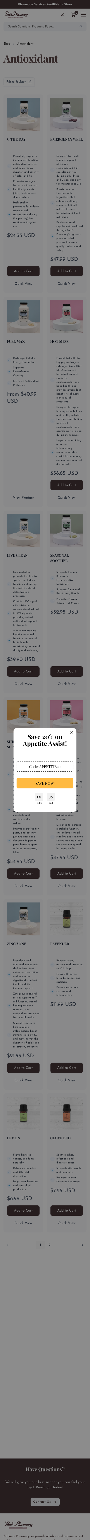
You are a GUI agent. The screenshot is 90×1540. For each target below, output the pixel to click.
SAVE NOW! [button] (45, 783)
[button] (45, 766)
